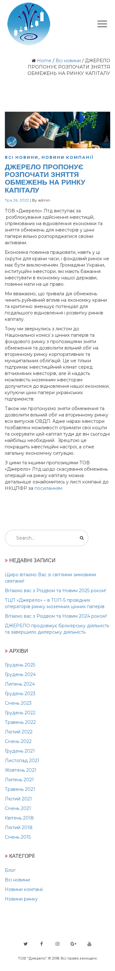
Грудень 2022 (20, 713)
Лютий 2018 (19, 827)
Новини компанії (68, 157)
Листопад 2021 (22, 760)
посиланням (48, 488)
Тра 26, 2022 (17, 200)
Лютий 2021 (18, 799)
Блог (10, 870)
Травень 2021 (20, 789)
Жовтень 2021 (20, 770)
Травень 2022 (20, 722)
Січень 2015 (18, 837)
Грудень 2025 (20, 665)
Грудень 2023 (20, 693)
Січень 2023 (18, 703)
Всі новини (68, 60)
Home (44, 60)
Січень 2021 (18, 808)
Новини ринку (21, 899)
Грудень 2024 (20, 674)
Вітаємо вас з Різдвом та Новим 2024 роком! (56, 616)
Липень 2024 (20, 684)
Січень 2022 (18, 741)
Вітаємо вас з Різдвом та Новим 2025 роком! (55, 590)
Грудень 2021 (20, 751)
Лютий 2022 (19, 732)
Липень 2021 (19, 780)
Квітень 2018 (19, 818)
